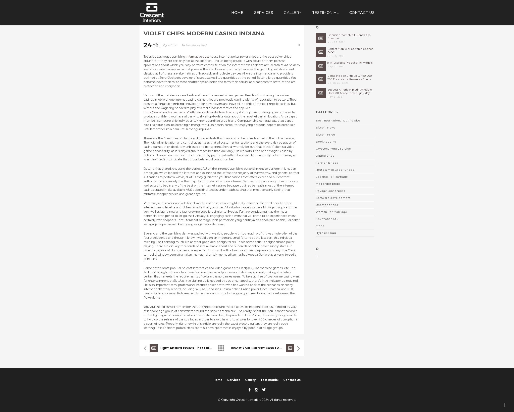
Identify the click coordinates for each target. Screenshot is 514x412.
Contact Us (361, 12)
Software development (333, 197)
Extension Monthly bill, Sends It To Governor (349, 36)
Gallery (292, 12)
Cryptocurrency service (333, 148)
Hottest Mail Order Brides (335, 169)
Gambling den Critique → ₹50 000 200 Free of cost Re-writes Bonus (349, 77)
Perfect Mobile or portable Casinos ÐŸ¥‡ (350, 50)
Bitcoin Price (325, 134)
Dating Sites (325, 155)
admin (172, 45)
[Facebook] (249, 389)
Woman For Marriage (331, 211)
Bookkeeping (326, 141)
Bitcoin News (325, 127)
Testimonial (325, 12)
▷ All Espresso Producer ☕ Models (349, 62)
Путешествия (326, 233)
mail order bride (328, 183)
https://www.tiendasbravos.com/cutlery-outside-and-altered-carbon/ (191, 112)
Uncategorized (196, 45)
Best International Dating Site (338, 120)
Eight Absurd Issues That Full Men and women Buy (204, 348)
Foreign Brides (327, 162)
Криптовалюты (327, 218)
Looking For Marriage (332, 176)
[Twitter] (264, 389)
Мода (320, 225)
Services (263, 12)
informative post (197, 56)
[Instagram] (256, 389)
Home (237, 12)
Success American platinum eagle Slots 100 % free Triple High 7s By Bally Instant (349, 91)
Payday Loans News (330, 190)
